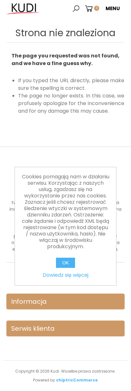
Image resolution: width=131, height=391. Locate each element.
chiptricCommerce (77, 380)
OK (65, 262)
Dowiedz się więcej (65, 275)
